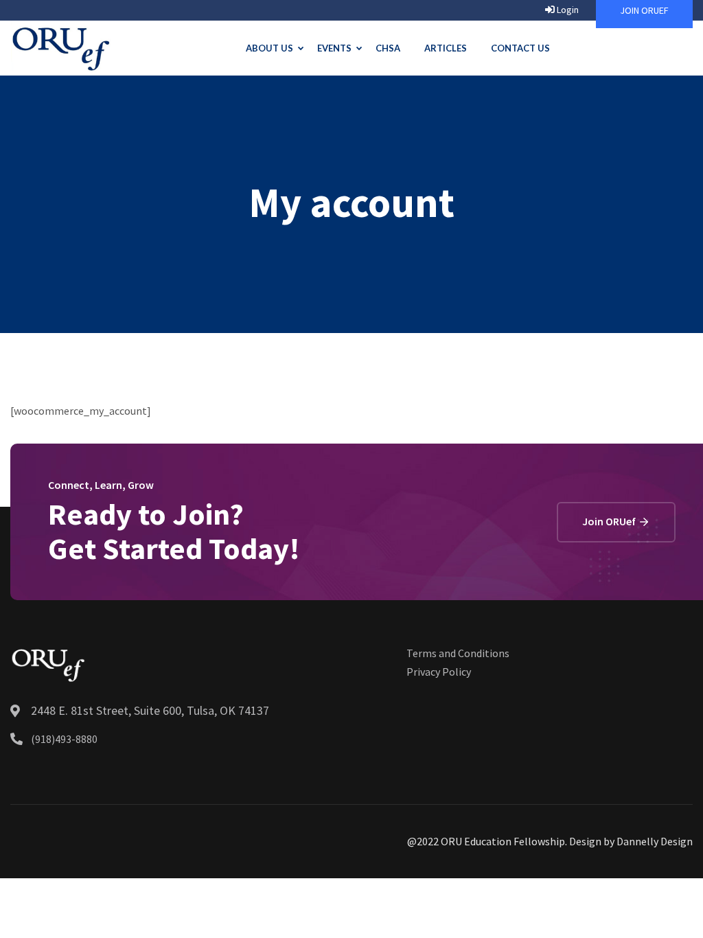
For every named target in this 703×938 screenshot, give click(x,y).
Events (334, 48)
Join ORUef (610, 521)
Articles (445, 48)
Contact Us (520, 48)
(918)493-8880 (64, 739)
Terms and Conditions (457, 653)
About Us (269, 48)
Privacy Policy (438, 671)
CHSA (388, 48)
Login (567, 9)
